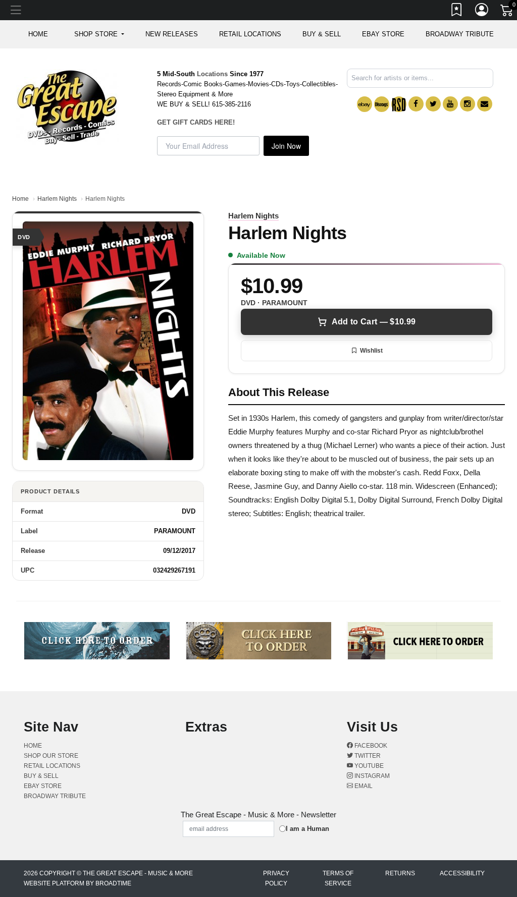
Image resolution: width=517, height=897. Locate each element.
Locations (212, 74)
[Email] (484, 104)
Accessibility (462, 873)
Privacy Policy (276, 878)
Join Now (286, 146)
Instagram (371, 775)
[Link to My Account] (482, 12)
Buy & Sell (321, 34)
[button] (99, 34)
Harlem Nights (57, 198)
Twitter (367, 755)
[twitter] (433, 104)
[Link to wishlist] (457, 12)
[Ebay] (364, 104)
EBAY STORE (383, 34)
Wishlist (371, 350)
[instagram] (467, 104)
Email (363, 786)
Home (20, 198)
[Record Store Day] (398, 104)
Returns (400, 873)
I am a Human (307, 828)
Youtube (368, 765)
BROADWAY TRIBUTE (460, 34)
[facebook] (416, 104)
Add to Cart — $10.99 (374, 321)
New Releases (171, 34)
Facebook (370, 745)
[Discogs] (381, 104)
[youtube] (450, 104)
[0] (507, 12)
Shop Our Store (51, 755)
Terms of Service (338, 878)
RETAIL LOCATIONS (250, 34)
